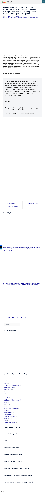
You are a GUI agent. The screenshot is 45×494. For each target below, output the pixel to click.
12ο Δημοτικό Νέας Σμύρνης (10, 416)
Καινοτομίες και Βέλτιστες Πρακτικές (11, 400)
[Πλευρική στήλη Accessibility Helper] (43, 1)
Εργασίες (5, 406)
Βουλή (5, 395)
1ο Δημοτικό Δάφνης (8, 414)
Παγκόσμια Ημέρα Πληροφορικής (11, 408)
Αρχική (4, 17)
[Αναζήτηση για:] (12, 324)
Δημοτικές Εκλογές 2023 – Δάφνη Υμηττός (13, 391)
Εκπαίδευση (6, 404)
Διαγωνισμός (6, 397)
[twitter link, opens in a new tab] (41, 492)
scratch (5, 420)
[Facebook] (1, 245)
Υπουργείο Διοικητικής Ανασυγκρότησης (12, 399)
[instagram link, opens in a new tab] (43, 492)
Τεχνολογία (6, 402)
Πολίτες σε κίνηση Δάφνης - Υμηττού (14, 17)
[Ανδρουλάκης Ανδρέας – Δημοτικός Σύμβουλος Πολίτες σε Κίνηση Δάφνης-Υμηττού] (7, 2)
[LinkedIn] (1, 248)
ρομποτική (6, 410)
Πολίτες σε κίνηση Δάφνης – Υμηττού (11, 385)
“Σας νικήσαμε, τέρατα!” (33, 203)
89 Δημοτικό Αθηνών (8, 418)
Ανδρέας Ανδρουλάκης (9, 16)
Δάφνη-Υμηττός (35, 17)
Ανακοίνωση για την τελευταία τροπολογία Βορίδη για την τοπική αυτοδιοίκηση (12, 205)
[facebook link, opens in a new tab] (39, 492)
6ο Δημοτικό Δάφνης (8, 412)
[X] (1, 247)
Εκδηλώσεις (6, 393)
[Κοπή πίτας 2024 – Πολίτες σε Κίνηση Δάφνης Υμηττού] (22, 300)
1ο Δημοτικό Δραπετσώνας (9, 422)
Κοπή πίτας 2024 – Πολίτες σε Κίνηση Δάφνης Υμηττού (16, 317)
